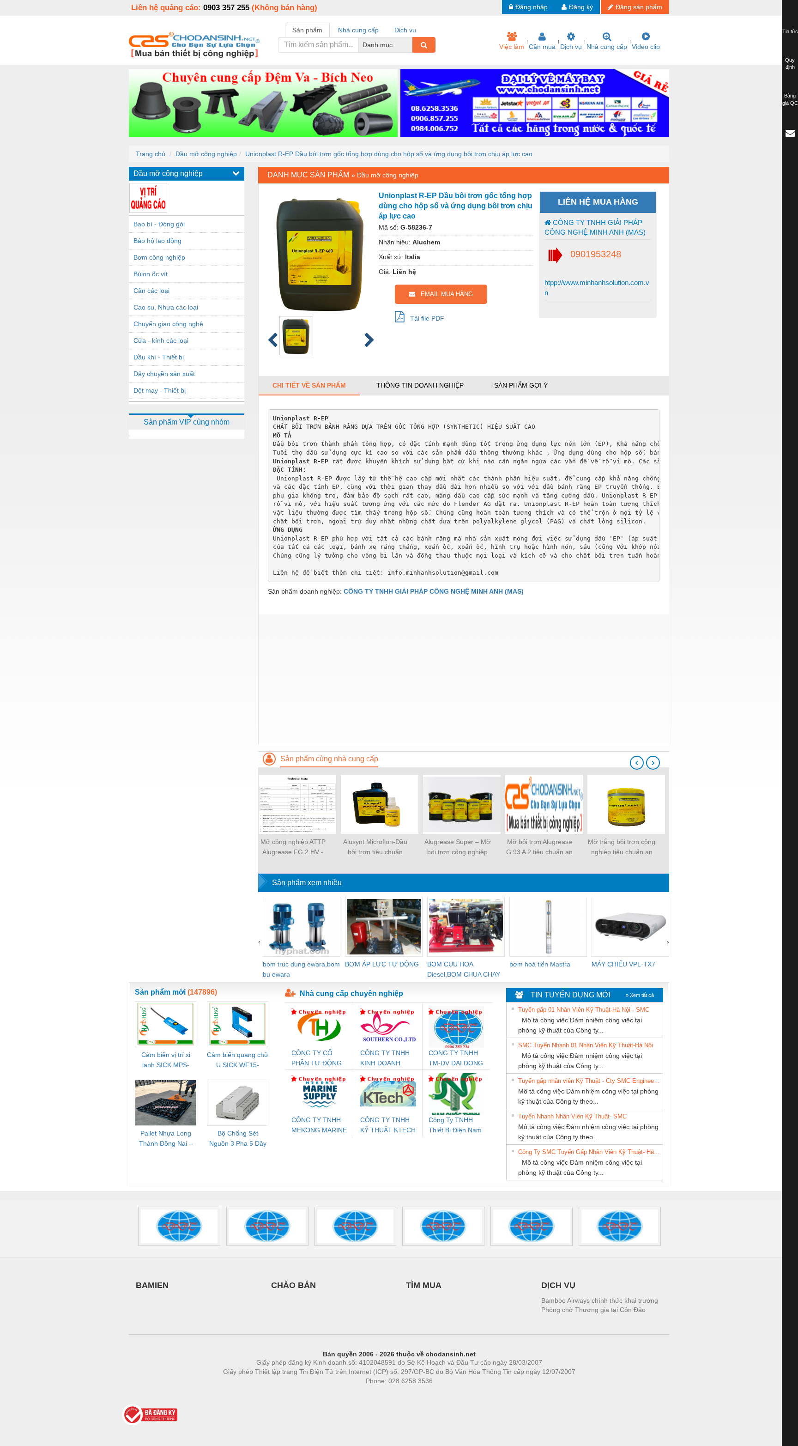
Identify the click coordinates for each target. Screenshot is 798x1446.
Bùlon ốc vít (150, 274)
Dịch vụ (571, 46)
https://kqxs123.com (444, 1394)
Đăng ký (581, 7)
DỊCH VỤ (558, 1285)
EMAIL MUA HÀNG (444, 294)
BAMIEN (152, 1285)
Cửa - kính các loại (160, 340)
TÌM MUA (423, 1285)
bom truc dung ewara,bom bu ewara (301, 969)
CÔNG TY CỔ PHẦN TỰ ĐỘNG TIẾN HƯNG (316, 1058)
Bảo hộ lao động (157, 240)
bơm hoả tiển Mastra (539, 964)
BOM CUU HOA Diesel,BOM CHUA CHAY (463, 969)
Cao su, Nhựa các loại (165, 307)
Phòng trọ (339, 1394)
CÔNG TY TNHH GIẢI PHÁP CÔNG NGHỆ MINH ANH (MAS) (595, 227)
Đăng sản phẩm (639, 7)
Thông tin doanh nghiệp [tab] (420, 385)
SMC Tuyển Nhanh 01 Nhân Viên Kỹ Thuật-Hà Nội (585, 1045)
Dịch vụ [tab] (405, 30)
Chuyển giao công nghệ (168, 324)
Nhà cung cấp (606, 46)
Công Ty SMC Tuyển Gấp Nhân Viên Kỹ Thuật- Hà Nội (589, 1151)
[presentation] (637, 763)
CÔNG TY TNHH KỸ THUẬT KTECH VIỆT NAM (388, 1125)
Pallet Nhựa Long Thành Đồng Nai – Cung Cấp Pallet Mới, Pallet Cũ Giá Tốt (166, 1139)
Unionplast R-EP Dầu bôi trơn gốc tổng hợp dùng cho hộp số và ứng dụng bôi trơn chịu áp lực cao (388, 154)
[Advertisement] (464, 679)
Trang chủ (150, 154)
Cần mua (542, 46)
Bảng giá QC (790, 99)
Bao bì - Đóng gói (159, 224)
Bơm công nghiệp (159, 257)
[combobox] (409, 44)
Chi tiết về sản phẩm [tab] (309, 385)
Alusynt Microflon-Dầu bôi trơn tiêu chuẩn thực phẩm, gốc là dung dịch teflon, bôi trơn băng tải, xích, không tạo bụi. (375, 847)
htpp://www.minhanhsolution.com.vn (596, 287)
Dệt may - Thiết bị (159, 390)
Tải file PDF (424, 318)
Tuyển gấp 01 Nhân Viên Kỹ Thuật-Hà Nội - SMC (583, 1009)
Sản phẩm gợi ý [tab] (521, 385)
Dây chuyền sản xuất (164, 373)
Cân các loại (151, 290)
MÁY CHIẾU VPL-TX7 (623, 964)
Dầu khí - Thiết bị (158, 357)
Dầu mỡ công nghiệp (206, 154)
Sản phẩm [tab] (307, 30)
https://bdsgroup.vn (387, 1394)
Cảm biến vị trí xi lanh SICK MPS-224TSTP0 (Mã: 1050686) (165, 1060)
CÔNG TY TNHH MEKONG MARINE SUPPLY (319, 1125)
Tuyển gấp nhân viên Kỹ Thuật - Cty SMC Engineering (589, 1080)
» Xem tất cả (640, 995)
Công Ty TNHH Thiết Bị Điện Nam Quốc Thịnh (455, 1125)
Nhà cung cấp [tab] (358, 30)
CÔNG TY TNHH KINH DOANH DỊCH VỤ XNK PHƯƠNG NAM (385, 1058)
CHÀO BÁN (293, 1285)
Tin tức (790, 31)
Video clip (646, 46)
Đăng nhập (531, 7)
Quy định (790, 63)
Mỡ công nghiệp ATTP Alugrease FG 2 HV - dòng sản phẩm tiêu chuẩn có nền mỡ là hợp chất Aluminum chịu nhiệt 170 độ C (293, 847)
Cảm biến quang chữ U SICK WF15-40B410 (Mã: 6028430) (237, 1060)
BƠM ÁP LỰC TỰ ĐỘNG (382, 964)
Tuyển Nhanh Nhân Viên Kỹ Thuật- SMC (572, 1116)
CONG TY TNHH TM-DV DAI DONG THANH (456, 1058)
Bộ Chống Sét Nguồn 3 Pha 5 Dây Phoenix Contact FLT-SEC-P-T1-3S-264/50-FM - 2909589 (237, 1139)
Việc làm (511, 46)
